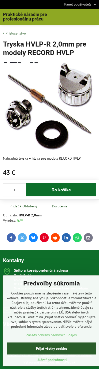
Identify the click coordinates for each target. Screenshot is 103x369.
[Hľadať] (69, 17)
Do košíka (61, 190)
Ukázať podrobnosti (51, 359)
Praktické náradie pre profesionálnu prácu (25, 16)
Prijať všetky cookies (51, 348)
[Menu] (93, 17)
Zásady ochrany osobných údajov (51, 335)
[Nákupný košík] (81, 17)
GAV (20, 220)
